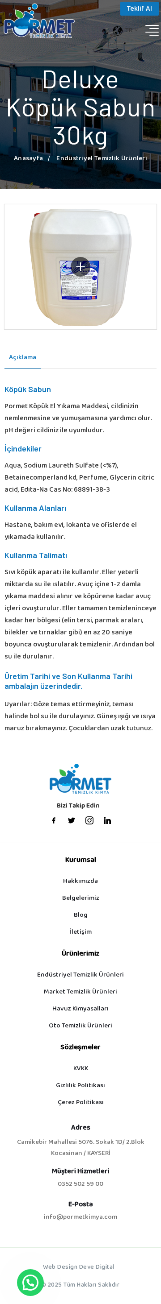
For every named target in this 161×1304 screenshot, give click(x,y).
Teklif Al (139, 9)
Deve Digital (96, 1267)
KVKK (80, 1068)
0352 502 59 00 (80, 1184)
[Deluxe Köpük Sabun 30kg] (80, 266)
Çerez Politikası (81, 1102)
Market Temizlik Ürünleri (80, 992)
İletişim (81, 932)
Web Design (60, 1267)
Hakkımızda (80, 881)
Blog (81, 915)
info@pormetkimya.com (80, 1217)
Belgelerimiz (80, 898)
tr (128, 30)
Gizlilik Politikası (80, 1085)
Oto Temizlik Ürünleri (80, 1025)
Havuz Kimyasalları (80, 1008)
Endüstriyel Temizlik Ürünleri (80, 975)
